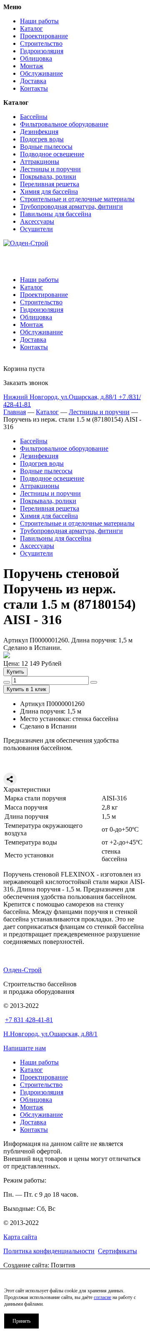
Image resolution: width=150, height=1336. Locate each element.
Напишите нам (24, 1048)
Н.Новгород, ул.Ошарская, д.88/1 (50, 1033)
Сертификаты (117, 1251)
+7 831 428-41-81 (29, 1019)
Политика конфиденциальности (49, 1251)
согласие (102, 1297)
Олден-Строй (22, 969)
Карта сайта (20, 1236)
